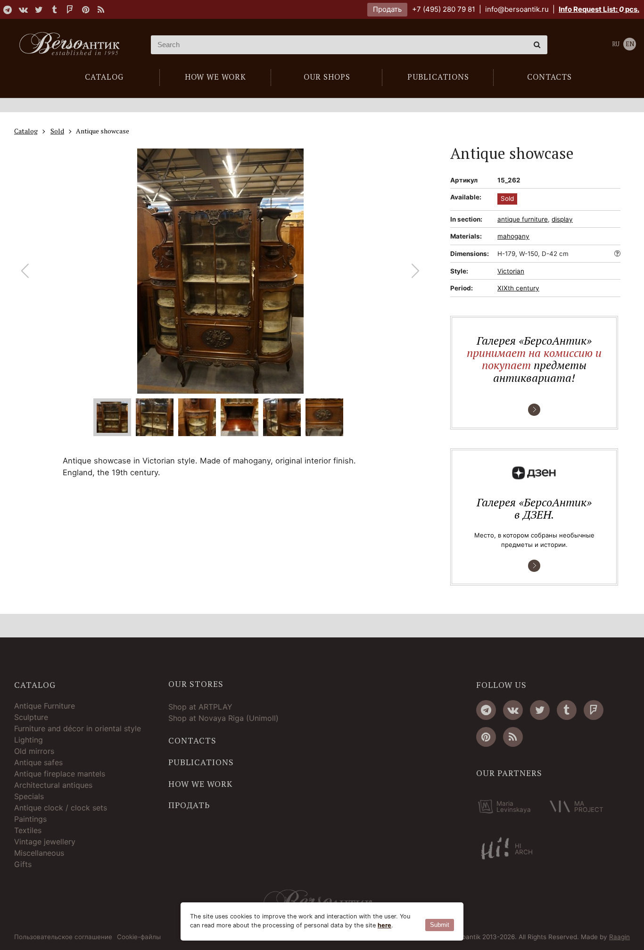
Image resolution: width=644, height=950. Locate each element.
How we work (200, 784)
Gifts (23, 864)
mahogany (513, 236)
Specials (29, 796)
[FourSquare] (69, 9)
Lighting (28, 739)
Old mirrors (34, 751)
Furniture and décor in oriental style (77, 728)
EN (630, 44)
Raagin (619, 937)
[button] (415, 271)
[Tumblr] (54, 9)
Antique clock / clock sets (60, 807)
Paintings (30, 819)
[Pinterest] (85, 9)
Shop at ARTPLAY (200, 706)
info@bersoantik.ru (517, 9)
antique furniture (522, 219)
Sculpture (31, 717)
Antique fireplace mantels (59, 773)
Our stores (195, 684)
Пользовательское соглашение (63, 937)
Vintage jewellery (44, 841)
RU (615, 44)
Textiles (27, 830)
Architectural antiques (53, 785)
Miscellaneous (39, 853)
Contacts (192, 740)
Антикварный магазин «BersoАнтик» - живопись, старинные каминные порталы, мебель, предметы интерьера (73, 45)
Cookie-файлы (139, 937)
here (384, 925)
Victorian (510, 271)
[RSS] (100, 9)
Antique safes (38, 762)
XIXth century (518, 288)
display (562, 219)
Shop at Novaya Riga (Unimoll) (223, 718)
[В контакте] (23, 9)
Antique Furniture (44, 705)
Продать (387, 9)
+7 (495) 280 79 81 (443, 9)
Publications (201, 762)
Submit (439, 924)
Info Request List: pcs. (599, 9)
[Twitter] (38, 9)
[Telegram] (7, 9)
